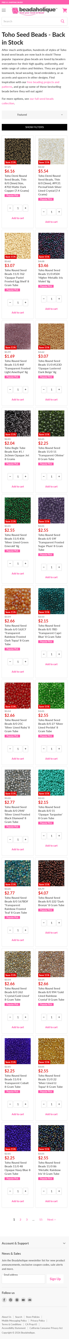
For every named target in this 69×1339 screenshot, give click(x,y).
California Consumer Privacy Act (46, 1328)
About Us (6, 1316)
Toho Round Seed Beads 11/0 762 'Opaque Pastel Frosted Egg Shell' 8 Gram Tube (17, 277)
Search (18, 1316)
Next (50, 1219)
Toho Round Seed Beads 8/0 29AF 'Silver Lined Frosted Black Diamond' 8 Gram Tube (17, 814)
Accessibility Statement (14, 1328)
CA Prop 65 (31, 1324)
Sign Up (55, 1279)
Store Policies (33, 1316)
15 (40, 1219)
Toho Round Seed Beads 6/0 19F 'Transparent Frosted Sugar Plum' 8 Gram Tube (51, 542)
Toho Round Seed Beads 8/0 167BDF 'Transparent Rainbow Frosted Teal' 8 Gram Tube (16, 905)
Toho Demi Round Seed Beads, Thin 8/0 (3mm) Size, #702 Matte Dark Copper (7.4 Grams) (17, 183)
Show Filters (34, 127)
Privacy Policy (38, 1320)
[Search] (62, 21)
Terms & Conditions (11, 1324)
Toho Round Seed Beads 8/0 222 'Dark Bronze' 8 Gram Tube (51, 901)
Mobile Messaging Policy (14, 1320)
